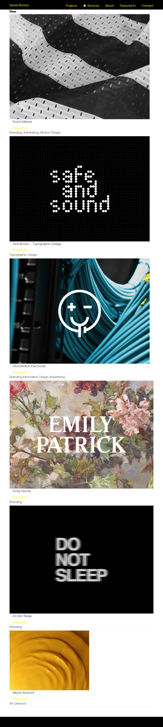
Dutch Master (22, 121)
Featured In (128, 5)
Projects (71, 5)
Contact (147, 5)
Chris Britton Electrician (29, 366)
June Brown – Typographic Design (37, 244)
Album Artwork (23, 692)
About (109, 5)
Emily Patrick (22, 491)
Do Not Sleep (22, 616)
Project (18, 128)
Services (93, 5)
